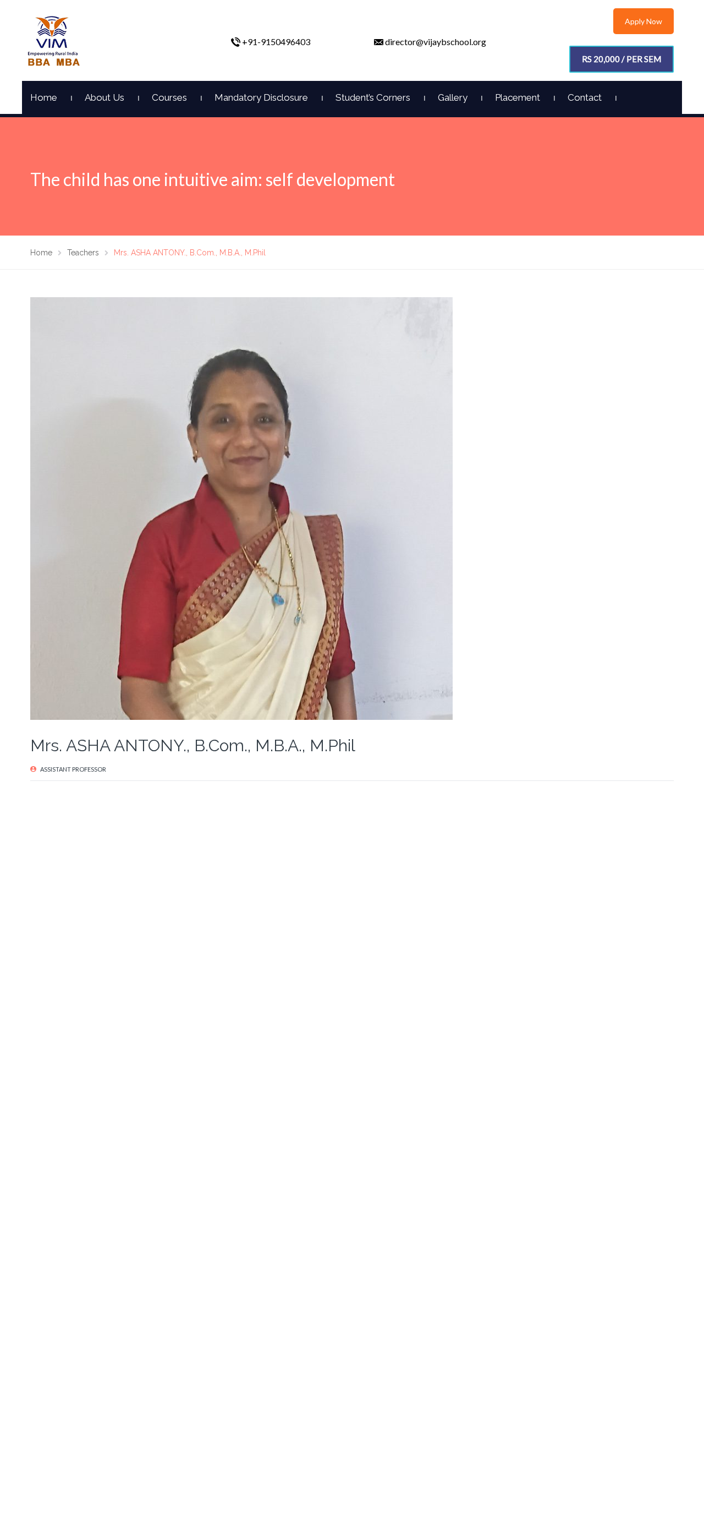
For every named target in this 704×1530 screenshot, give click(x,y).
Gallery (453, 97)
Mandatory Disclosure (261, 97)
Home (43, 97)
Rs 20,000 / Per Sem (621, 59)
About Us (104, 97)
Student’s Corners (373, 97)
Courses (169, 97)
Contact (585, 97)
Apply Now (643, 21)
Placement (517, 97)
